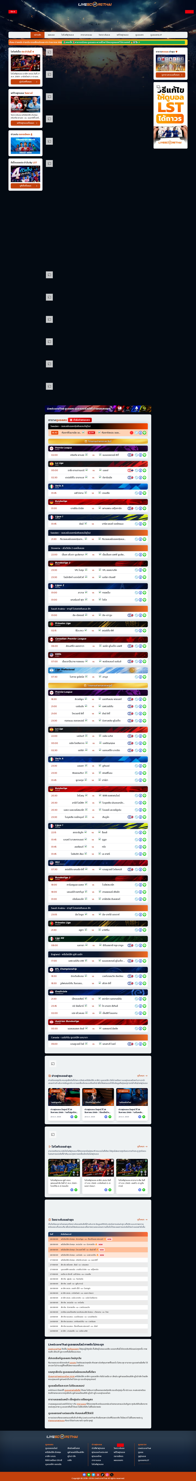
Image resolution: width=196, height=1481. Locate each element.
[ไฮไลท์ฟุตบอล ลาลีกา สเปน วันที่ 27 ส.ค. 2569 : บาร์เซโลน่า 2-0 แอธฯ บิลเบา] (25, 63)
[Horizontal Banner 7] (98, 192)
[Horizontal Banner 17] (98, 392)
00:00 (54, 470)
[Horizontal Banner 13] (98, 303)
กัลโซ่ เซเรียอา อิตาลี (53, 1460)
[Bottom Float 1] (98, 1474)
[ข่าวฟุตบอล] (25, 145)
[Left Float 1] (12, 28)
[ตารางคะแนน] (170, 63)
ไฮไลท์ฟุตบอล (67, 34)
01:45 (53, 493)
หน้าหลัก (37, 34)
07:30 (54, 676)
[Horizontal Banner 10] (98, 258)
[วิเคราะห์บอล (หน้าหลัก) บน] (98, 1209)
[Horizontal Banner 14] (98, 325)
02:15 (53, 630)
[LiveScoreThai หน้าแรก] (62, 1437)
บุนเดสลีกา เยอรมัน (53, 1464)
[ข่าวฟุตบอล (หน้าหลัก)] (98, 1065)
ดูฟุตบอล (142, 1456)
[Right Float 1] (189, 28)
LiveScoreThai (54, 1348)
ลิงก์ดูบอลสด (73, 1348)
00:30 (54, 1028)
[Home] (95, 5)
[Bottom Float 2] (98, 1464)
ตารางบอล (81, 1403)
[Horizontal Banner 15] (98, 348)
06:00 (54, 646)
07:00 (54, 661)
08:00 (54, 945)
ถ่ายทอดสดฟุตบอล (56, 1420)
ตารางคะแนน (86, 34)
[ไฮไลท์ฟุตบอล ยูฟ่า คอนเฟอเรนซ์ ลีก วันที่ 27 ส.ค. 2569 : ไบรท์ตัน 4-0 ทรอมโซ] (64, 1168)
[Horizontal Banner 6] (98, 169)
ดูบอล (140, 1452)
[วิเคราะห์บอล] (25, 174)
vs (93, 455)
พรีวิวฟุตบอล (122, 34)
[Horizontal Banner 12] (98, 281)
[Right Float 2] (189, 57)
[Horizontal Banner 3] (98, 102)
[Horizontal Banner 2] (98, 80)
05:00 (54, 1044)
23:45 (54, 1006)
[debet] (98, 1450)
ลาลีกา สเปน (50, 1456)
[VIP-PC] (98, 20)
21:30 (54, 539)
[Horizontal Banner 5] (98, 147)
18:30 (54, 699)
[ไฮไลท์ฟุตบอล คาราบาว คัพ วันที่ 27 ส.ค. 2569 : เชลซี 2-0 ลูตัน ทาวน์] (132, 1168)
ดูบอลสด (139, 34)
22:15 (53, 832)
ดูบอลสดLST (156, 34)
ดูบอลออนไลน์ (51, 1448)
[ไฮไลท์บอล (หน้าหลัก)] (98, 1136)
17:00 (54, 960)
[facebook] (72, 1116)
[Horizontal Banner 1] (98, 58)
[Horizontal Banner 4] (98, 125)
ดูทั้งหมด (140, 1075)
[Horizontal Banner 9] (98, 236)
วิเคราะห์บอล (104, 34)
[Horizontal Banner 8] (98, 214)
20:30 (54, 795)
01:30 (54, 508)
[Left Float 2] (12, 57)
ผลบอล (51, 34)
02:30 (54, 477)
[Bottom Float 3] (98, 1457)
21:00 (54, 706)
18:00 (54, 884)
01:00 (54, 592)
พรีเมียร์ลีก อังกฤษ (53, 1452)
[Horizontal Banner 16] (98, 370)
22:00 (54, 554)
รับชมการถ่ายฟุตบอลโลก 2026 (61, 1376)
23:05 (54, 914)
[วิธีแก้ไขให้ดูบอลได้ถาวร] (171, 115)
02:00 (54, 455)
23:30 (54, 570)
